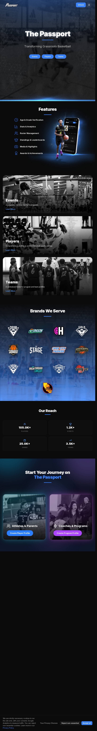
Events (34, 56)
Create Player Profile (20, 533)
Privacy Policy (8, 728)
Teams (60, 56)
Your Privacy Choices (49, 723)
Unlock (81, 5)
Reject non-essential (70, 723)
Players (48, 56)
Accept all (87, 723)
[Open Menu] (89, 4)
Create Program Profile (68, 533)
